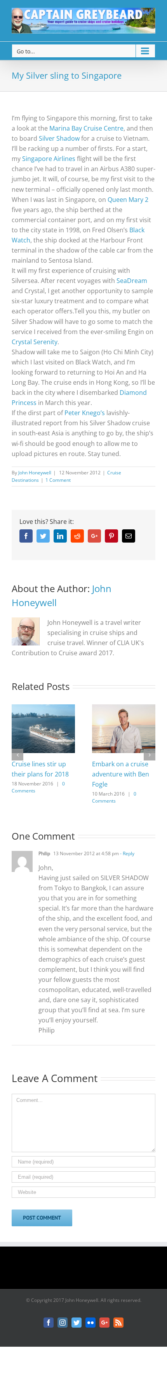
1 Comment (58, 480)
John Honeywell (34, 472)
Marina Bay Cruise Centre (86, 128)
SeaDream (132, 280)
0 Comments (114, 797)
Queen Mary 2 (128, 199)
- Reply (126, 853)
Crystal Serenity (34, 342)
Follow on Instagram (88, 1270)
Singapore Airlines (48, 158)
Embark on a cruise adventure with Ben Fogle (120, 774)
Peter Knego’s (84, 412)
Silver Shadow (59, 138)
